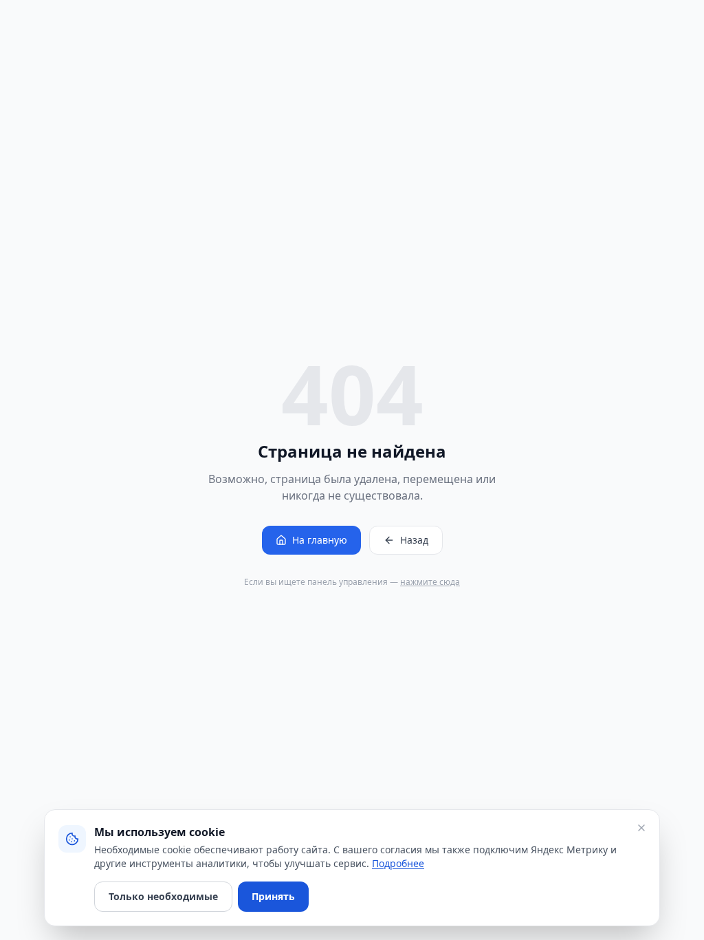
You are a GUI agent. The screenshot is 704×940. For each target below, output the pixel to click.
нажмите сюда (430, 582)
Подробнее (398, 863)
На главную (319, 539)
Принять (273, 896)
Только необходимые (163, 896)
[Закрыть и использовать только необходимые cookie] (641, 827)
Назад (414, 539)
